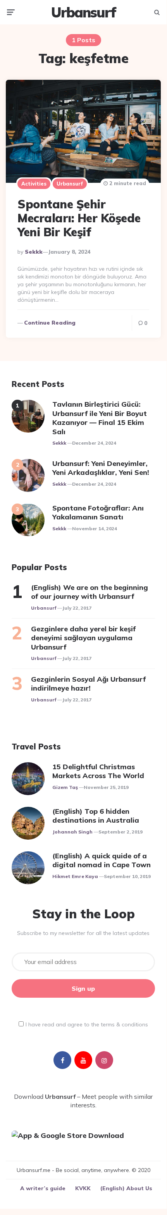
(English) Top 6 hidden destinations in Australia (95, 816)
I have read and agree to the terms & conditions (87, 1024)
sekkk (34, 252)
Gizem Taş (65, 787)
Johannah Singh (72, 832)
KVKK (83, 1188)
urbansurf (43, 608)
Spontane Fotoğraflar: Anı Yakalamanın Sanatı (98, 512)
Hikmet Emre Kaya (75, 876)
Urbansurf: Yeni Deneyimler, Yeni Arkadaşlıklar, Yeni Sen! (100, 468)
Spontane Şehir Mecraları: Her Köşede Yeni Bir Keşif (79, 218)
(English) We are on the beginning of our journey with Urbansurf (89, 592)
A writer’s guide (42, 1188)
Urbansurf (83, 12)
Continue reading (50, 323)
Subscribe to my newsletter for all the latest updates (83, 933)
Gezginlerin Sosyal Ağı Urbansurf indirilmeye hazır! (88, 684)
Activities (33, 183)
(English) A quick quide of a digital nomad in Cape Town (101, 860)
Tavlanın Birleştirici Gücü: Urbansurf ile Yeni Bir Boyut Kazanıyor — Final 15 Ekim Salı (99, 418)
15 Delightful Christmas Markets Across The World (98, 771)
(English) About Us (126, 1188)
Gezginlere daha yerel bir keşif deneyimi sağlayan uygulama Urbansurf (83, 637)
